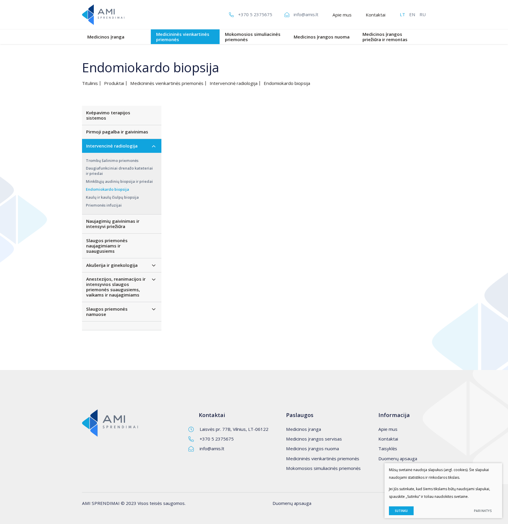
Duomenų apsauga (397, 458)
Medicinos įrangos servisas (314, 439)
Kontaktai (375, 15)
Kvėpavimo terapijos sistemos (108, 115)
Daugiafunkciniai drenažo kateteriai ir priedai (119, 170)
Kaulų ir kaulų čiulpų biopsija (112, 197)
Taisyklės (387, 448)
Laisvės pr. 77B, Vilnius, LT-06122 (234, 429)
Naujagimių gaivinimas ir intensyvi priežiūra (112, 223)
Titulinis (90, 83)
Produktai (114, 83)
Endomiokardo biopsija (107, 189)
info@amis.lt (212, 448)
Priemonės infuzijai (104, 205)
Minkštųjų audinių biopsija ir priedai (119, 181)
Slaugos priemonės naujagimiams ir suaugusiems (107, 245)
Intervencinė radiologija (234, 83)
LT (402, 14)
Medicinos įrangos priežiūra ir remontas (384, 36)
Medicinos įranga (105, 37)
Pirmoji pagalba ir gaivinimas (117, 132)
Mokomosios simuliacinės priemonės (252, 36)
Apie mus (342, 15)
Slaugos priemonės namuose (107, 311)
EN (412, 14)
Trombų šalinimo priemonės (112, 160)
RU (423, 14)
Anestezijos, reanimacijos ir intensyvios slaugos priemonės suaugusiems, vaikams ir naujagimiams (116, 287)
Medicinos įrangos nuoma (322, 37)
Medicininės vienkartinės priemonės (182, 36)
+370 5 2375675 (217, 439)
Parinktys (483, 511)
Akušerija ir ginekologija (112, 265)
